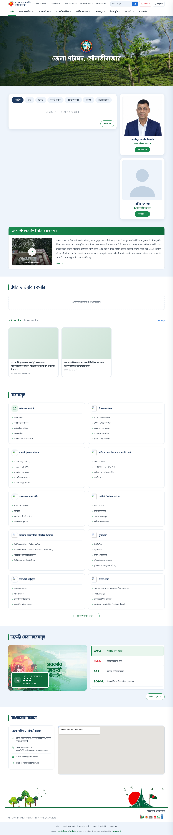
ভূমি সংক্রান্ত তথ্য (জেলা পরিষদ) (105, 565)
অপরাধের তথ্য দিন (20, 588)
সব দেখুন (161, 320)
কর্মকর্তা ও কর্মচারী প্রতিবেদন (24, 438)
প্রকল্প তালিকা (73, 100)
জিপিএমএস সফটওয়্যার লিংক (24, 560)
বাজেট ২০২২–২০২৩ (22, 482)
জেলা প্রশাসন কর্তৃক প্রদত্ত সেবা (104, 466)
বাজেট (88, 100)
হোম (12, 11)
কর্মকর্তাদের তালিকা (21, 422)
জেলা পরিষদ (101, 3)
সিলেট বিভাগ (69, 3)
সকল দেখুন (153, 696)
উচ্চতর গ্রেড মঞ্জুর (100, 516)
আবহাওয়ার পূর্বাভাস (21, 521)
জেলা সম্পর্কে (84, 826)
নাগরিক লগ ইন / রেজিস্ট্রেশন (104, 472)
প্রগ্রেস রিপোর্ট (103, 100)
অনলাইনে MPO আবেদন (102, 599)
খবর (29, 100)
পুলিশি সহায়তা (19, 593)
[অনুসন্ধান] (135, 4)
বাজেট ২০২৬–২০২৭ (22, 461)
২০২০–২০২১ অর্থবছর (102, 438)
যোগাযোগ (143, 11)
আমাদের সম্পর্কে (69, 826)
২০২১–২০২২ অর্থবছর (102, 433)
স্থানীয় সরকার (82, 11)
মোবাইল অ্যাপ (99, 477)
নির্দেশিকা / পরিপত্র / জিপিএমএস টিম (27, 544)
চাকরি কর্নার (55, 100)
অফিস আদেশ (99, 505)
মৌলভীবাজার (85, 3)
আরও (58, 263)
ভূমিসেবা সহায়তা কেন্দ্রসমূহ (103, 560)
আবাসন (17, 511)
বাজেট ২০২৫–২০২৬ (22, 466)
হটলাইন (147, 3)
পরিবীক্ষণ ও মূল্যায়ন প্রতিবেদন (25, 555)
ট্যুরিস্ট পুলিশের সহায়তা (22, 599)
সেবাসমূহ (99, 11)
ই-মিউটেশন (98, 544)
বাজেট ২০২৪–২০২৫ (21, 472)
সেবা (95, 826)
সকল (106, 123)
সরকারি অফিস (62, 11)
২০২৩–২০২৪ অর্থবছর (102, 422)
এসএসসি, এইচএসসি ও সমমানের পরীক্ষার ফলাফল (111, 588)
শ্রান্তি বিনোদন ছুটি (100, 511)
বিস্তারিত (141, 149)
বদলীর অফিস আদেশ (101, 521)
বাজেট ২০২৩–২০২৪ (22, 477)
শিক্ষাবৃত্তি (113, 11)
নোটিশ (18, 100)
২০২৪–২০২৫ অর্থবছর (102, 417)
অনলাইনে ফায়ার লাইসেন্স (23, 604)
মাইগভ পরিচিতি (99, 461)
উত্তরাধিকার (98, 549)
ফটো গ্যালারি (15, 320)
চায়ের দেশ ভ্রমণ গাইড (21, 505)
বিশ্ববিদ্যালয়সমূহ (99, 593)
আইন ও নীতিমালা (100, 555)
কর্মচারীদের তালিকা (21, 428)
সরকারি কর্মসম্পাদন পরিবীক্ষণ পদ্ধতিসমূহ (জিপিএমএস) (33, 549)
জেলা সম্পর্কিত (25, 11)
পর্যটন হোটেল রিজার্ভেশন (23, 516)
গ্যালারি (128, 11)
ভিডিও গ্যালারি (31, 320)
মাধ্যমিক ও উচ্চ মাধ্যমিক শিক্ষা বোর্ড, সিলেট (109, 604)
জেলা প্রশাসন (56, 3)
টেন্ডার (40, 100)
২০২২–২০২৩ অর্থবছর (102, 428)
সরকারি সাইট (41, 3)
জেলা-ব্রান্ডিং (18, 433)
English (160, 3)
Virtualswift (117, 831)
